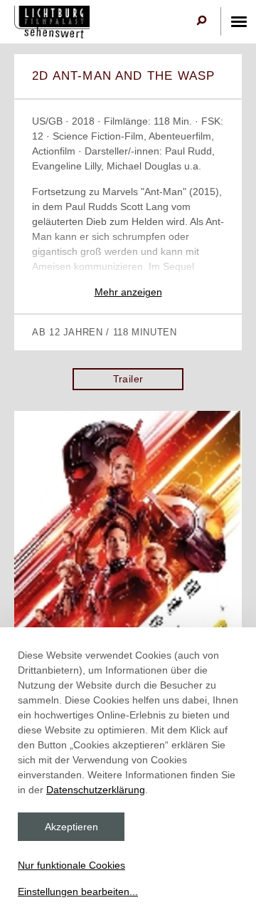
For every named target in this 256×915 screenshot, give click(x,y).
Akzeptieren (71, 826)
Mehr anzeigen (128, 292)
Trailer (128, 379)
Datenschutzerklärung (95, 789)
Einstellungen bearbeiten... (78, 891)
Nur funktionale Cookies (71, 865)
